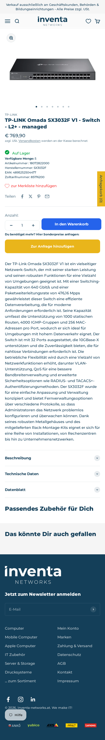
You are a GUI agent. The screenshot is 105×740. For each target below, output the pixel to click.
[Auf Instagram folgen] (20, 699)
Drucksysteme (18, 672)
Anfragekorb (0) (101, 189)
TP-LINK (11, 114)
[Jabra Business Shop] (71, 725)
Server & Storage (20, 663)
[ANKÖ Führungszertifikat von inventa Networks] (14, 725)
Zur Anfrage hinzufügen (52, 246)
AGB (61, 663)
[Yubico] (33, 725)
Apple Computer (20, 646)
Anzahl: (11, 215)
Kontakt (64, 672)
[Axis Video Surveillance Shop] (52, 725)
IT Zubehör (15, 654)
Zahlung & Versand (74, 646)
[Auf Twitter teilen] (30, 196)
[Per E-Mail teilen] (47, 196)
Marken (64, 637)
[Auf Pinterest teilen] (39, 196)
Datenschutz (69, 654)
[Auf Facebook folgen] (8, 699)
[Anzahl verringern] (11, 225)
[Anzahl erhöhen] (33, 225)
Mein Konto (68, 628)
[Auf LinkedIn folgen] (33, 699)
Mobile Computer (21, 637)
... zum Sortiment (20, 681)
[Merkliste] (88, 21)
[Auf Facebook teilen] (22, 196)
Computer (14, 628)
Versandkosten (30, 141)
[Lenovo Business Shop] (90, 725)
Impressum (68, 681)
